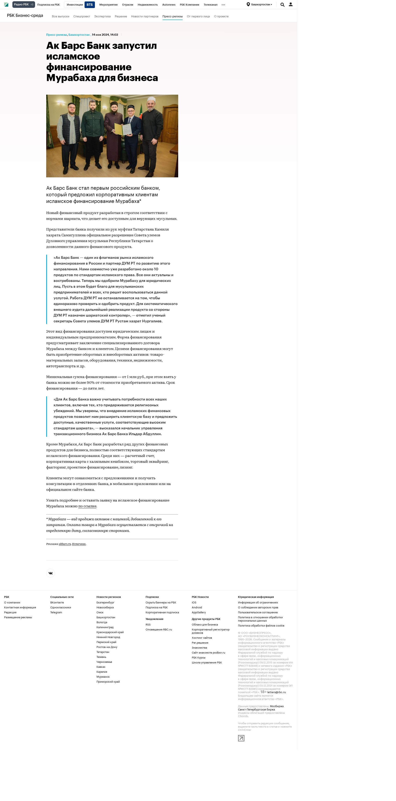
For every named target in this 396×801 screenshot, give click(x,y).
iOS (194, 602)
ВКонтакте (57, 602)
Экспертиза (102, 16)
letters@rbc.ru (276, 692)
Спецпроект (81, 16)
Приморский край (108, 681)
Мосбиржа (277, 706)
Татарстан (103, 651)
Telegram (56, 612)
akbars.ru (65, 544)
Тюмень (101, 656)
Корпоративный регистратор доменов (211, 630)
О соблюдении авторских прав (258, 607)
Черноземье (104, 661)
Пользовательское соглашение (258, 612)
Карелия (102, 671)
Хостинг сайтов (202, 637)
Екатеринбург (105, 602)
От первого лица (198, 16)
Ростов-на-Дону (107, 646)
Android (197, 607)
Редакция (10, 612)
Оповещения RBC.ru (159, 629)
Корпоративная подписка (162, 612)
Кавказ (101, 666)
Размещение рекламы (18, 617)
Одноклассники (60, 607)
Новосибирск (105, 607)
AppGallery (199, 612)
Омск (100, 612)
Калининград (105, 627)
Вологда (102, 622)
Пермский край (106, 642)
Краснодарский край (110, 632)
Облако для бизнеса (205, 624)
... (223, 4)
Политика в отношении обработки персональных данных (260, 618)
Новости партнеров (144, 16)
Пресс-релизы (173, 16)
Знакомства (199, 647)
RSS (148, 624)
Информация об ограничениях (258, 602)
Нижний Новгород (108, 637)
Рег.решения (200, 642)
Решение (121, 16)
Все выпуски (60, 16)
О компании (12, 602)
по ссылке (87, 506)
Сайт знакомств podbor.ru (208, 652)
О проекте (221, 16)
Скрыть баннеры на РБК (161, 602)
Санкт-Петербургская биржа (256, 709)
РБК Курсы (198, 657)
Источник (79, 544)
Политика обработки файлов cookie (261, 625)
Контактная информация (20, 607)
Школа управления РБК (207, 662)
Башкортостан (79, 34)
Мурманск (103, 676)
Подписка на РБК (157, 607)
